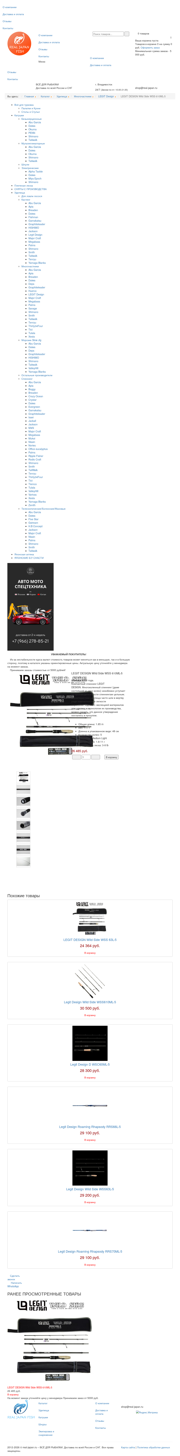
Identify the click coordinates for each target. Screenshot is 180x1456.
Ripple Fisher (35, 456)
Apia (30, 206)
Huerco (32, 291)
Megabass (34, 241)
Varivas (32, 494)
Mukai (31, 438)
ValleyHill (33, 368)
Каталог (42, 1403)
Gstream (33, 522)
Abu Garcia (34, 122)
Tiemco (32, 484)
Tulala (31, 333)
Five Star (33, 519)
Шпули (25, 164)
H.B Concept (35, 526)
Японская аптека (24, 554)
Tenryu (32, 259)
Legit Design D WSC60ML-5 (90, 1064)
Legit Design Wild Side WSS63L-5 (90, 1189)
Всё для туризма (24, 104)
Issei (31, 417)
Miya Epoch (34, 178)
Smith (31, 252)
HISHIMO (33, 227)
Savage (32, 308)
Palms (31, 245)
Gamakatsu (34, 220)
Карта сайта (128, 1447)
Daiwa (31, 125)
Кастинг (25, 199)
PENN (31, 133)
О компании (10, 7)
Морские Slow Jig (31, 340)
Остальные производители (36, 375)
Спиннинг (27, 378)
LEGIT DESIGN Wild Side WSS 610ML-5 (29, 1387)
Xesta (31, 336)
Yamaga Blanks (37, 262)
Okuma (32, 129)
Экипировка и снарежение (46, 1433)
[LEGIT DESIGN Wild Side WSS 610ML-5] (54, 715)
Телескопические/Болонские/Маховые (43, 508)
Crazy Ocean (35, 396)
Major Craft (34, 238)
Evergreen (34, 406)
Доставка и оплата (13, 14)
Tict (30, 329)
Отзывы (7, 21)
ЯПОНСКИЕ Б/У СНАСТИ (29, 558)
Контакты (8, 28)
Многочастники (30, 266)
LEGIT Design (36, 294)
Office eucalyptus (38, 449)
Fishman (33, 217)
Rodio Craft (34, 459)
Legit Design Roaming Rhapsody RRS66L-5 (90, 1126)
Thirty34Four (35, 326)
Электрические (30, 168)
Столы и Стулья (30, 111)
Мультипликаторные (33, 143)
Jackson (33, 231)
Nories (32, 445)
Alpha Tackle (35, 171)
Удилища (19, 192)
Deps (31, 284)
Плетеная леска (23, 185)
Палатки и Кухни (30, 108)
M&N (31, 428)
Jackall (32, 421)
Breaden (33, 210)
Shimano (33, 136)
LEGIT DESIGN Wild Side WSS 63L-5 (90, 939)
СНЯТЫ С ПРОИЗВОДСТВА (30, 189)
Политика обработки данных (153, 1447)
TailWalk (33, 470)
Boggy (32, 389)
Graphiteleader (36, 224)
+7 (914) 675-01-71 (146, 84)
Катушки (19, 115)
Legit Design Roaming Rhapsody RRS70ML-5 (90, 1251)
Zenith (32, 505)
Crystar (32, 399)
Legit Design (35, 234)
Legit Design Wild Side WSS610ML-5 (90, 1002)
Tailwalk (32, 140)
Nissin (31, 442)
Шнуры (42, 1424)
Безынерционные (31, 118)
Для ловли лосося (31, 196)
